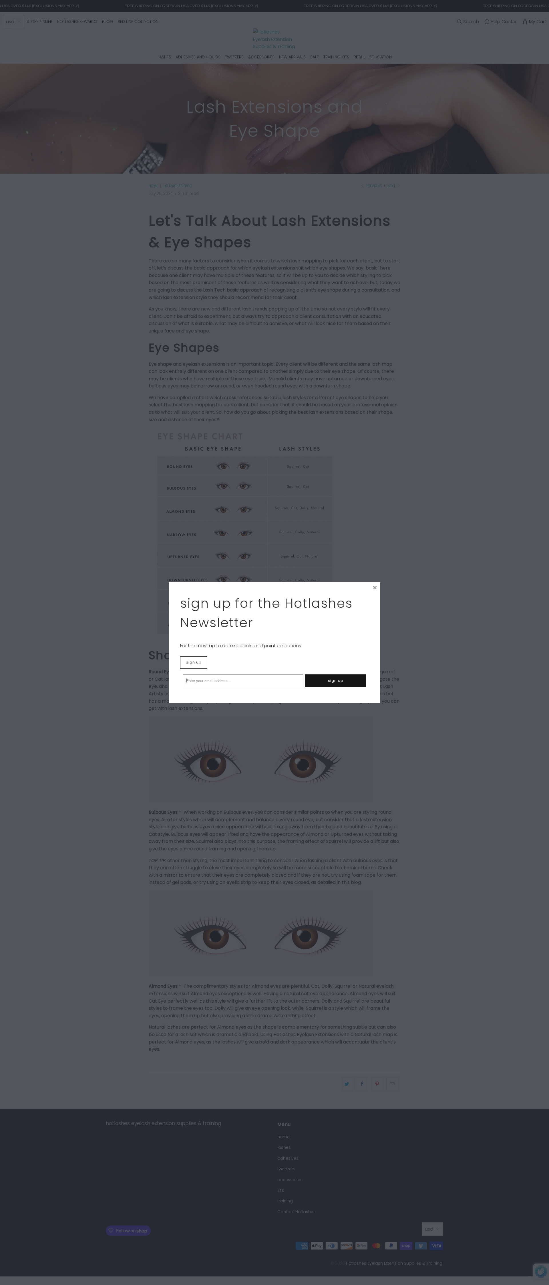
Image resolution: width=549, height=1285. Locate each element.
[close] (375, 587)
